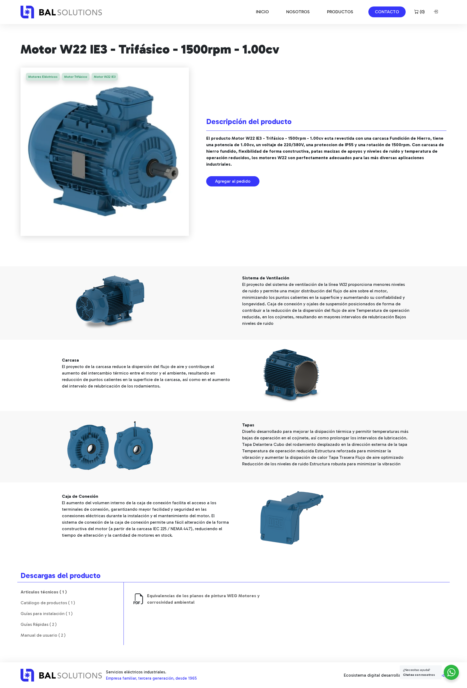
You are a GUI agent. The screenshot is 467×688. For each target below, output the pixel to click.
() (422, 11)
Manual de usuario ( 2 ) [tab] (43, 635)
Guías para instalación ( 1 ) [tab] (47, 613)
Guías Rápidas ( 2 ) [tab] (39, 624)
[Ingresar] (436, 11)
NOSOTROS (298, 11)
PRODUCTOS (340, 11)
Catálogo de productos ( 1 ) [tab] (48, 602)
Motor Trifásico (75, 76)
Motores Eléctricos (43, 76)
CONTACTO (387, 11)
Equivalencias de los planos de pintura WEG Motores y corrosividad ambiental (203, 599)
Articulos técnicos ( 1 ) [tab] (44, 592)
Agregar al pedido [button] (233, 181)
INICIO (262, 11)
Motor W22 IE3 (105, 76)
